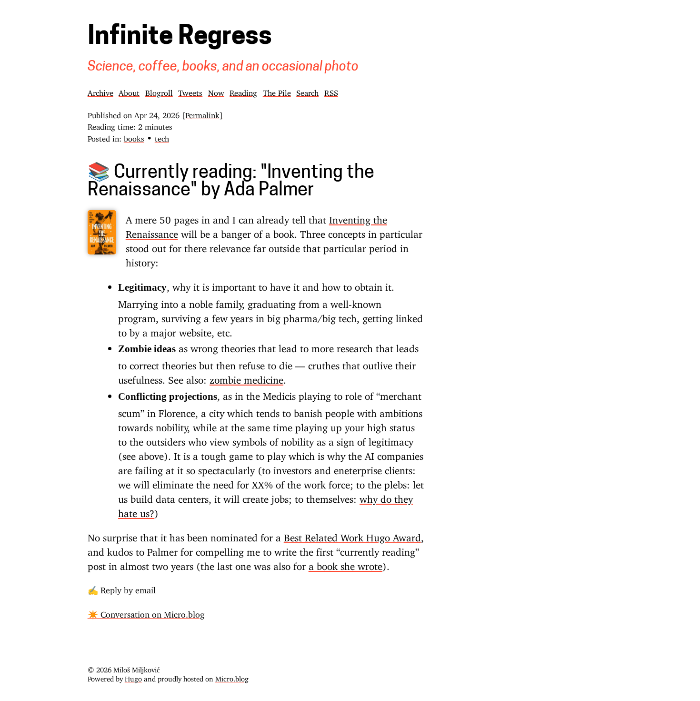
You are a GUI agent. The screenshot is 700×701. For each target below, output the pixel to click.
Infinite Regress (180, 37)
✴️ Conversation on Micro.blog (146, 612)
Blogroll (159, 91)
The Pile (277, 91)
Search (307, 91)
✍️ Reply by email (122, 588)
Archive (100, 91)
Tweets (190, 91)
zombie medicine (246, 377)
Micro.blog (232, 677)
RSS (331, 91)
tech (162, 137)
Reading (243, 91)
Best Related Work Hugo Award (352, 535)
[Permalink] (202, 113)
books (134, 137)
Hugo (133, 677)
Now (216, 91)
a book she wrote (345, 564)
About (129, 91)
